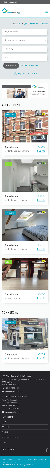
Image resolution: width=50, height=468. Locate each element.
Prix (20, 23)
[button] (24, 32)
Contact (5, 442)
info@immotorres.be (13, 391)
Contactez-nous (13, 2)
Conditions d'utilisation (10, 465)
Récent (45, 23)
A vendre (5, 427)
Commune (34, 23)
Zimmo (14, 462)
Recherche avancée (29, 65)
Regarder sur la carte (27, 73)
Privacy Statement (26, 465)
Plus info (41, 150)
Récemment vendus (9, 437)
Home (4, 422)
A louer (5, 432)
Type (25, 23)
